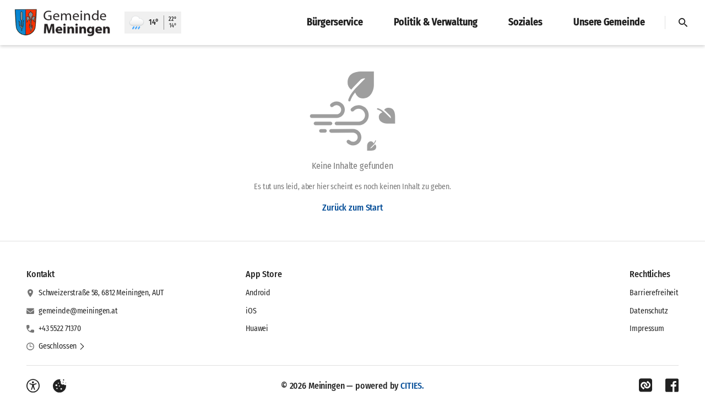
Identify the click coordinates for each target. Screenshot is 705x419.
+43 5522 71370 (60, 328)
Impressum (647, 328)
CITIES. (412, 386)
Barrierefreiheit (654, 292)
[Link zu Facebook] (672, 385)
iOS (251, 311)
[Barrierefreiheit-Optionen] (33, 386)
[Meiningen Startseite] (62, 22)
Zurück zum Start (352, 207)
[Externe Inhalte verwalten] (59, 386)
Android (258, 292)
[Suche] (683, 22)
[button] (62, 346)
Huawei (257, 328)
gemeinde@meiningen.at (78, 311)
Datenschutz (649, 311)
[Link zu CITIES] (645, 385)
